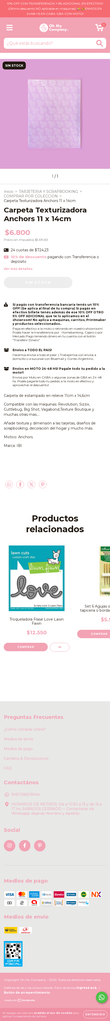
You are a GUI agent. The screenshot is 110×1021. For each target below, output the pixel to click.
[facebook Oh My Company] (24, 845)
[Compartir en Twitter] (32, 486)
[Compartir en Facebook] (20, 486)
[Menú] (9, 27)
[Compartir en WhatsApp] (9, 485)
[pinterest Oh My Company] (40, 845)
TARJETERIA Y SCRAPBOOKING (48, 191)
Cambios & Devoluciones (26, 758)
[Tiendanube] (20, 1001)
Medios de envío (18, 739)
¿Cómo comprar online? (25, 729)
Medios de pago (18, 748)
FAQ (8, 768)
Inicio (8, 191)
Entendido (95, 1014)
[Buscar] (100, 43)
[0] (99, 29)
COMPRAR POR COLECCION (31, 196)
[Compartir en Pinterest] (43, 486)
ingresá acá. (86, 988)
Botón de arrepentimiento (27, 992)
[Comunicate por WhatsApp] (101, 997)
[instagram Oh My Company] (9, 845)
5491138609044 (26, 794)
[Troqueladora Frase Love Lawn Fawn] (60, 647)
